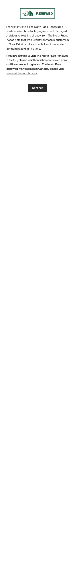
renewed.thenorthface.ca (22, 73)
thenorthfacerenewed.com (50, 60)
